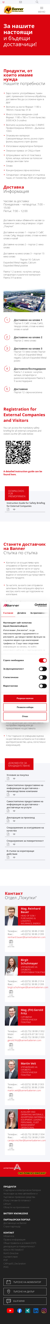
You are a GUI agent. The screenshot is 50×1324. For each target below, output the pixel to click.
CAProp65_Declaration (14, 1263)
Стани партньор (11, 1226)
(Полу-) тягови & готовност (17, 1200)
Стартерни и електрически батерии (22, 1190)
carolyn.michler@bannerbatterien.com (27, 1140)
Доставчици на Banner (15, 1223)
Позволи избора (25, 707)
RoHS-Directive (10, 1253)
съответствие (10, 1256)
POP (5, 1260)
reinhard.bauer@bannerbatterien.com (26, 937)
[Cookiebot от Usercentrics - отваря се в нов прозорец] (35, 605)
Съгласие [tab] (8, 613)
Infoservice (8, 1236)
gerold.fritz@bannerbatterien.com (24, 1040)
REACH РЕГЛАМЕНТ (13, 1249)
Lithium (7, 1203)
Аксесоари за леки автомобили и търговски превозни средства (20, 1195)
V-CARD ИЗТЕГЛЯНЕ (11, 945)
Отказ (25, 716)
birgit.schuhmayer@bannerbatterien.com (28, 987)
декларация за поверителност (19, 1246)
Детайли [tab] (21, 613)
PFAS (5, 1267)
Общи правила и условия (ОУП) (19, 1242)
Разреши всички (25, 698)
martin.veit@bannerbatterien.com (24, 1090)
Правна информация (14, 1239)
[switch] (43, 669)
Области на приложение (16, 1207)
